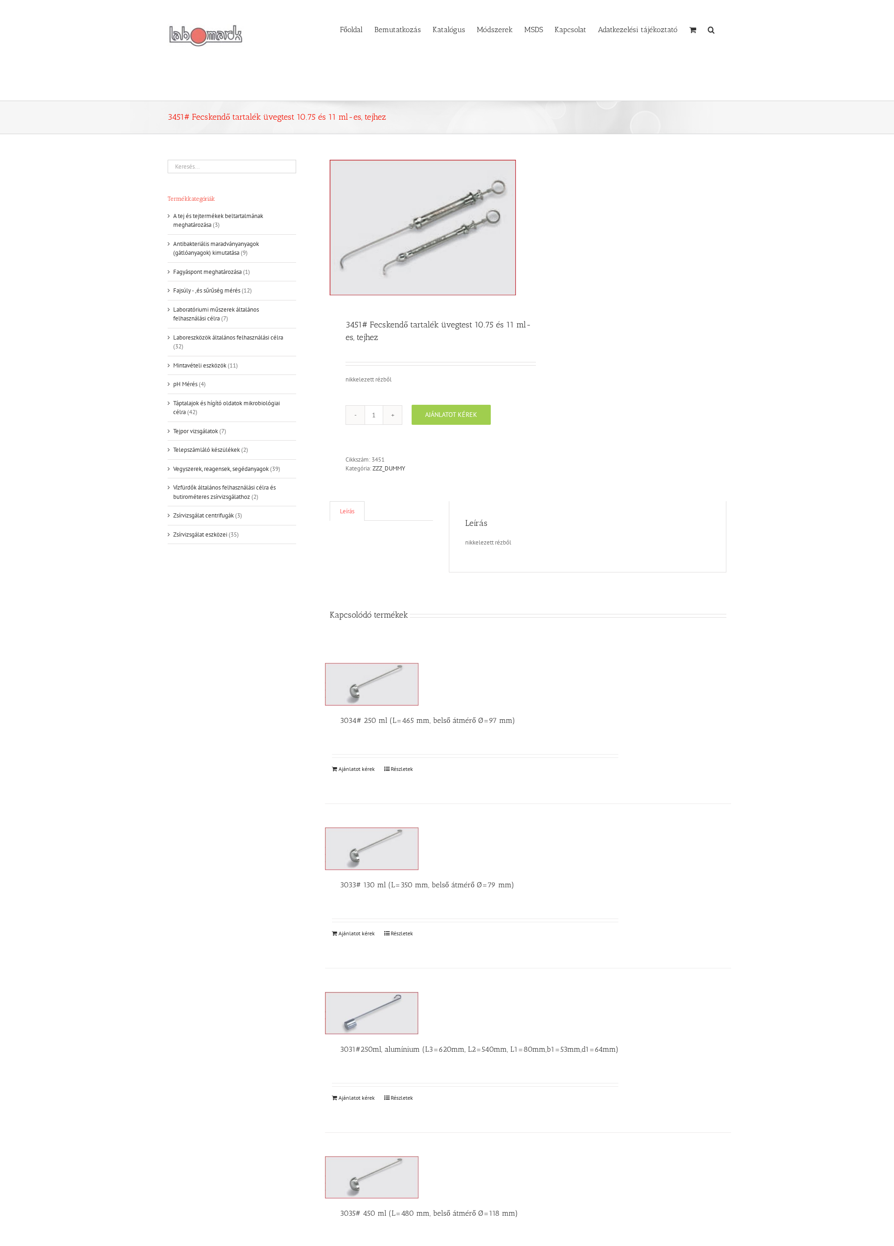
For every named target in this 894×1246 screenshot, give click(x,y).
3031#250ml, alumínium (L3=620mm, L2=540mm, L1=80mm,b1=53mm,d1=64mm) (479, 1049)
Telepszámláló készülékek (206, 450)
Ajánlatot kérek (451, 414)
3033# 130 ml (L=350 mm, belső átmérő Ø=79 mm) (427, 884)
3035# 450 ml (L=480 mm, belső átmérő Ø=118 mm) (429, 1213)
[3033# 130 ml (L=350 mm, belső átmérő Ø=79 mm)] (372, 848)
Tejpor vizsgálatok (195, 431)
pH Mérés (185, 384)
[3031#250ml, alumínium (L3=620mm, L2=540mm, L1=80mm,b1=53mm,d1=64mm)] (372, 1013)
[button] (711, 28)
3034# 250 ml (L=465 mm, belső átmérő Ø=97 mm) (427, 720)
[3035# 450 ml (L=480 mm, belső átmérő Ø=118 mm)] (372, 1177)
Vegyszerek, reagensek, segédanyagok (221, 469)
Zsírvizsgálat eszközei (200, 534)
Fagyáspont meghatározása (207, 272)
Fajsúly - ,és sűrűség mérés (206, 290)
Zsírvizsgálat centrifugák (203, 515)
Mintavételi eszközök (199, 365)
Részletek (402, 768)
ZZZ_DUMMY (388, 468)
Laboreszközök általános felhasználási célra (228, 337)
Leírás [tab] (347, 511)
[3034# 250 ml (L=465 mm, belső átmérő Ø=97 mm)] (372, 684)
